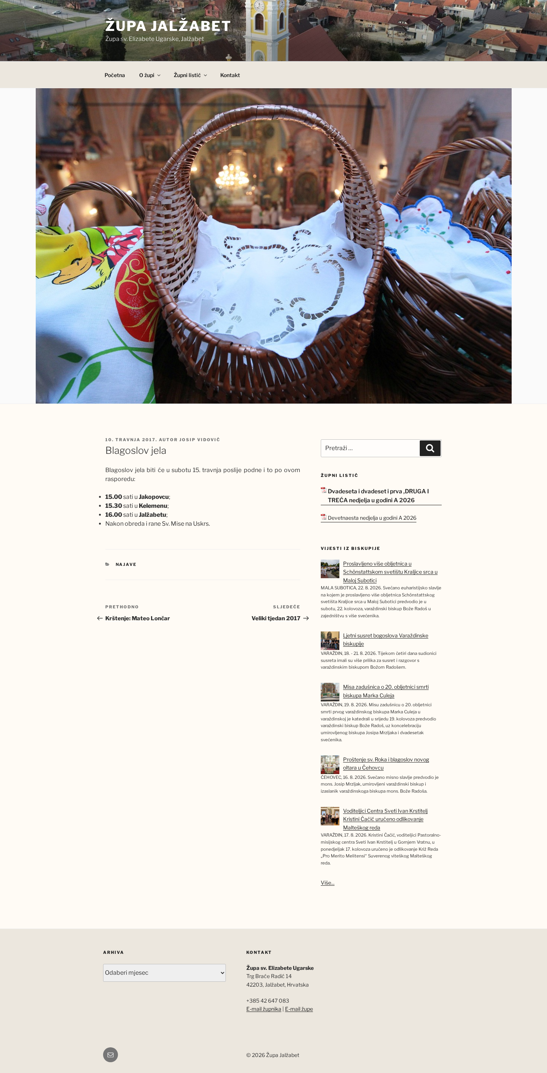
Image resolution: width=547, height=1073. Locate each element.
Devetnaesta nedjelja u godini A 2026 (372, 518)
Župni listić (187, 75)
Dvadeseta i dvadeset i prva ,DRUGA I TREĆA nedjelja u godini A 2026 (378, 496)
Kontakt (230, 75)
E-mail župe (299, 1009)
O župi (146, 75)
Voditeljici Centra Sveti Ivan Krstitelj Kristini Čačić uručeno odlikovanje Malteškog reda (385, 819)
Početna (115, 75)
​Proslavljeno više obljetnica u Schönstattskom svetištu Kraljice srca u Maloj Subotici (390, 571)
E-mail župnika (263, 1009)
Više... (328, 882)
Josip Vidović (199, 439)
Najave (126, 564)
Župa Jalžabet (168, 26)
